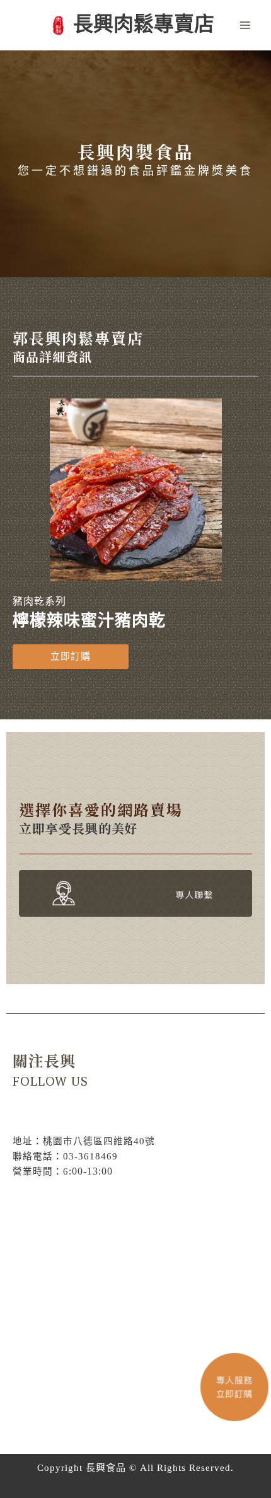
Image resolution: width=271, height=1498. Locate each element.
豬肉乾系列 (39, 601)
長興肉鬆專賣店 (143, 24)
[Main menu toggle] (245, 25)
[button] (71, 656)
